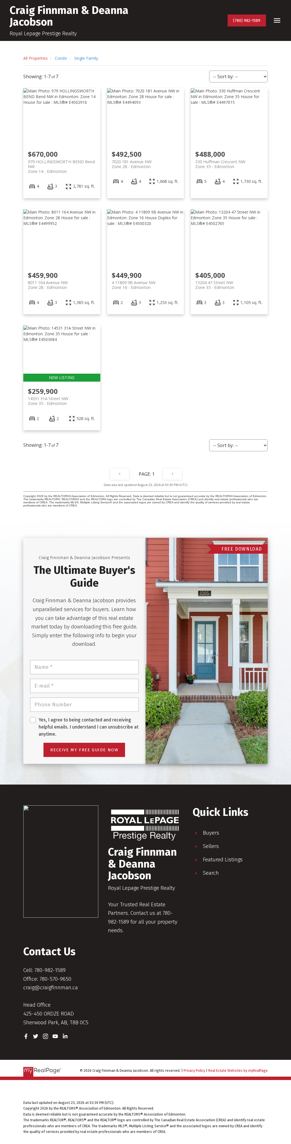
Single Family (86, 58)
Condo (61, 58)
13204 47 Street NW (214, 285)
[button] (247, 21)
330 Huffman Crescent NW (220, 164)
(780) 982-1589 (246, 20)
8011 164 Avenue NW (48, 285)
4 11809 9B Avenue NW (133, 285)
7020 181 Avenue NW (131, 164)
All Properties (35, 58)
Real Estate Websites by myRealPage (238, 1070)
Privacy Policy (194, 1070)
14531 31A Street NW (48, 401)
